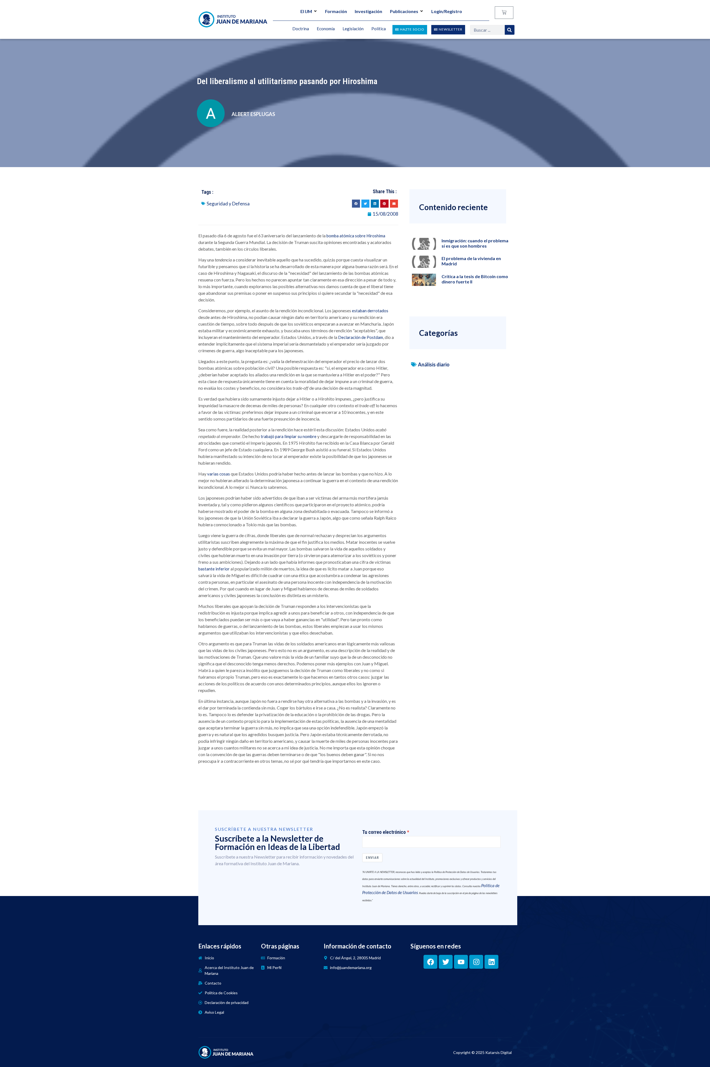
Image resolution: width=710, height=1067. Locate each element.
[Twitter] (446, 962)
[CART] (504, 12)
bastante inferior (214, 568)
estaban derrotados (370, 310)
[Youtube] (461, 962)
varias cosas (218, 473)
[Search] (509, 30)
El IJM (306, 11)
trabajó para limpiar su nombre (288, 436)
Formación (336, 11)
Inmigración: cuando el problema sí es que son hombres (475, 243)
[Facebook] (430, 962)
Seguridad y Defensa (228, 204)
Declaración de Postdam (360, 337)
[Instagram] (476, 962)
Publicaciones (404, 11)
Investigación (368, 11)
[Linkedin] (491, 962)
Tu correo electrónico (384, 832)
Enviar (372, 857)
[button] (356, 204)
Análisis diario (434, 364)
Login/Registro (446, 11)
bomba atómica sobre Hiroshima (355, 235)
